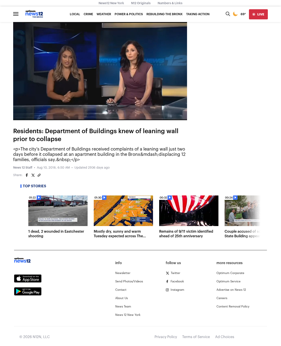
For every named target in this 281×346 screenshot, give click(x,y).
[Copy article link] (39, 175)
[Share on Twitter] (33, 175)
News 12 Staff (22, 167)
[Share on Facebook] (27, 175)
